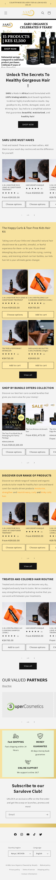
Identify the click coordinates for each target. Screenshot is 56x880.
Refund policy (45, 865)
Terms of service (29, 870)
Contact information (29, 874)
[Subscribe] (47, 814)
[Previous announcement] (5, 4)
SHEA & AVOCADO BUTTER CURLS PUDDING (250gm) (38, 349)
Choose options (14, 204)
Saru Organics (16, 865)
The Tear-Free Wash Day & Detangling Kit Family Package (12, 435)
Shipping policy (43, 870)
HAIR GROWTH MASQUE (35, 185)
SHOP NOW (28, 124)
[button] (6, 13)
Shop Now (7, 686)
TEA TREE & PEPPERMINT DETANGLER (12, 349)
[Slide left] (22, 215)
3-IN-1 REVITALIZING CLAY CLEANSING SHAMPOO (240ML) (40, 299)
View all (28, 375)
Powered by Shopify (30, 865)
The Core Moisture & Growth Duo (37, 430)
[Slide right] (34, 215)
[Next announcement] (51, 4)
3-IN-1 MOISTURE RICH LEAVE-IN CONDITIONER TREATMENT (11, 187)
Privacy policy (14, 870)
